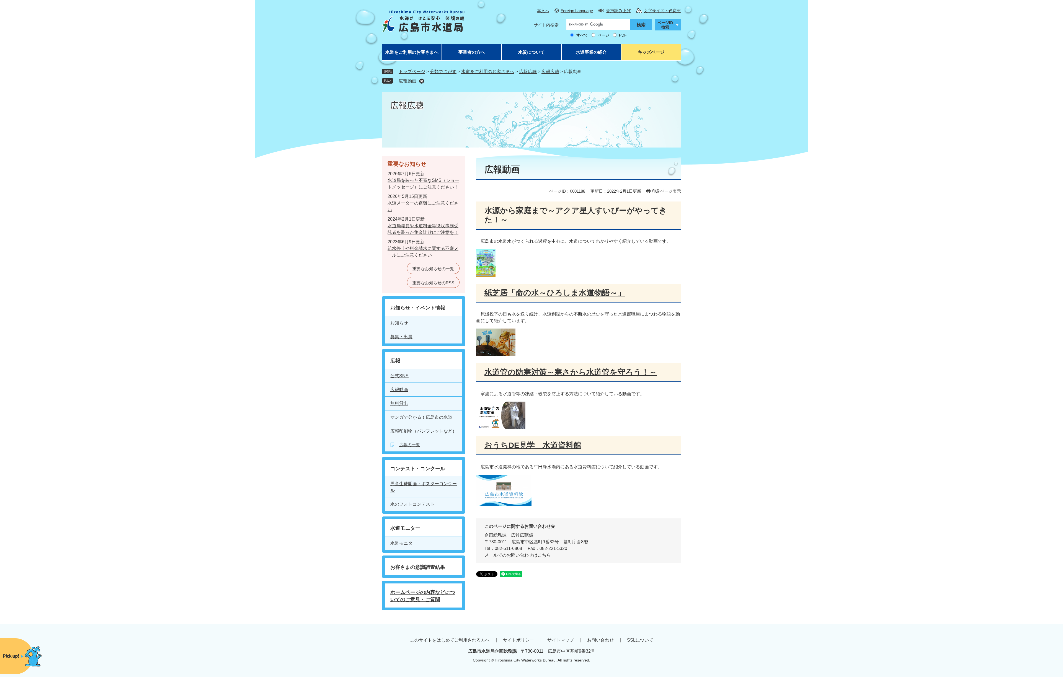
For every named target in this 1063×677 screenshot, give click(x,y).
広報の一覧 (409, 444)
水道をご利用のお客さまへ (411, 52)
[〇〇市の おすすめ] (33, 656)
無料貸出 (399, 403)
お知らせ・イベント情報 (417, 308)
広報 (395, 360)
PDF (623, 35)
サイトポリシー (518, 640)
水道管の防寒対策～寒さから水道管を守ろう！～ (570, 372)
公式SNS (399, 375)
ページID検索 (665, 25)
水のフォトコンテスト (412, 504)
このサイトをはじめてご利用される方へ (450, 640)
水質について (531, 52)
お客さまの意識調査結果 (417, 567)
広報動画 (407, 81)
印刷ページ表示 (666, 191)
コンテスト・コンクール (417, 468)
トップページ (412, 71)
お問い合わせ (600, 640)
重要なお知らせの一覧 (433, 268)
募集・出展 (401, 336)
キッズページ (651, 52)
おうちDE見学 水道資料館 (532, 445)
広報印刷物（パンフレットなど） (423, 431)
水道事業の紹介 (591, 52)
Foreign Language (577, 10)
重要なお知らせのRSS (433, 282)
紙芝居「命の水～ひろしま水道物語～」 (554, 292)
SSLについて (640, 640)
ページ (603, 35)
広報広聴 (528, 71)
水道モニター (405, 528)
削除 (421, 81)
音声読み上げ (618, 10)
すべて (582, 35)
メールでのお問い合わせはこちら (517, 555)
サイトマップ (560, 640)
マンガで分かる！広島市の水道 (421, 417)
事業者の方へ (471, 52)
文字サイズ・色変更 (662, 10)
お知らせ (399, 323)
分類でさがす (443, 71)
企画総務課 (495, 535)
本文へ (543, 10)
